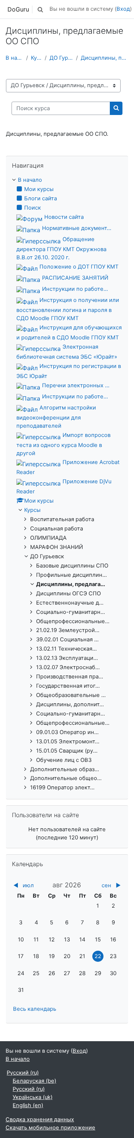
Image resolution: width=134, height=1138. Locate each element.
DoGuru (18, 9)
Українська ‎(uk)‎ (32, 1097)
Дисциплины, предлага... (104, 58)
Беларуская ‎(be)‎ (34, 1081)
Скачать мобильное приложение (50, 1127)
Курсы (36, 58)
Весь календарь (34, 1009)
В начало (14, 58)
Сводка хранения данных (40, 1119)
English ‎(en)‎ (28, 1105)
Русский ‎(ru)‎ (23, 1072)
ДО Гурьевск (61, 58)
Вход (123, 9)
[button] (40, 9)
